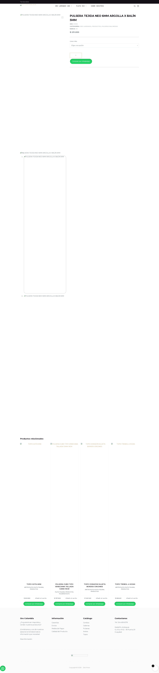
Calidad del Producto (59, 631)
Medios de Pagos (58, 628)
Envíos (54, 625)
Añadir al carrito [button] (41, 598)
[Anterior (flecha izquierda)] (3, 336)
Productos (96, 26)
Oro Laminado (85, 26)
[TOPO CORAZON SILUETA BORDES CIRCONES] (94, 512)
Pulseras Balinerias (110, 26)
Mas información (26, 639)
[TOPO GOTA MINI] (34, 512)
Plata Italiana (39, 587)
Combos (86, 623)
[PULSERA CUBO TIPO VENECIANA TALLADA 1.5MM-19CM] (64, 512)
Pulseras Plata (64, 593)
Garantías (55, 623)
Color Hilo (73, 41)
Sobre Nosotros (97, 6)
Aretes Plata (28, 587)
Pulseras (86, 628)
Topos (85, 634)
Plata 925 (80, 6)
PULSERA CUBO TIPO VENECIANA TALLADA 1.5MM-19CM (64, 586)
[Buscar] (134, 6)
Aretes (85, 631)
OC (77, 29)
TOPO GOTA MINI (34, 584)
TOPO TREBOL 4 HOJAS (125, 584)
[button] (104, 61)
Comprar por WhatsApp (81, 61)
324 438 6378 (123, 622)
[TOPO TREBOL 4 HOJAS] (125, 512)
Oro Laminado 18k (62, 6)
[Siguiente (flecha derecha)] (156, 336)
